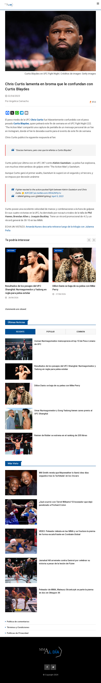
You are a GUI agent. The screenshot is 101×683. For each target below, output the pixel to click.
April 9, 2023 (57, 196)
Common (81, 332)
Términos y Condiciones (18, 627)
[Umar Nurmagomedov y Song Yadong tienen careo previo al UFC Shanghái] (18, 419)
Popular (50, 332)
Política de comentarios (18, 621)
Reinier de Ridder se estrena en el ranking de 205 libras (60, 435)
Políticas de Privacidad (17, 633)
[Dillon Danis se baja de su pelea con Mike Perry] (18, 394)
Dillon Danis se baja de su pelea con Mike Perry (57, 385)
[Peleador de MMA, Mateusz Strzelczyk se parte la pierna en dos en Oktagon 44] (21, 599)
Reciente (20, 332)
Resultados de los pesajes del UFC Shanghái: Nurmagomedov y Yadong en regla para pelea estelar (26, 289)
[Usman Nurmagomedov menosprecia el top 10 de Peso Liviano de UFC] (18, 349)
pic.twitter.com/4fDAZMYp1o (47, 193)
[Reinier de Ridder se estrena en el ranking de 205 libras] (18, 443)
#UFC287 (28, 193)
